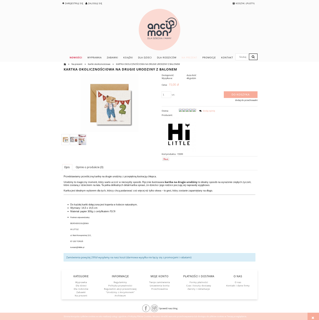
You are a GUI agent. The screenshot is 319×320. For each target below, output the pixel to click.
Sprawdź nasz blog (168, 308)
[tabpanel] (159, 218)
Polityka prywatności (120, 285)
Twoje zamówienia (159, 282)
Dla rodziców (81, 288)
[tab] (67, 167)
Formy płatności (199, 282)
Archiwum (120, 295)
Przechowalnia (159, 288)
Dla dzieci (81, 285)
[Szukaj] (253, 57)
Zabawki (81, 292)
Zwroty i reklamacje (199, 288)
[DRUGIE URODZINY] (65, 139)
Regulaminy (120, 282)
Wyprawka (81, 282)
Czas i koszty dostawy (198, 285)
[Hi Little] (179, 134)
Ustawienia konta (159, 285)
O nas (238, 282)
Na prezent (81, 295)
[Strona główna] (159, 29)
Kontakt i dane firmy (238, 285)
